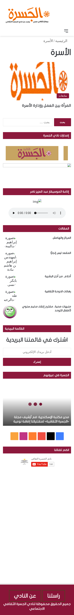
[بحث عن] (8, 31)
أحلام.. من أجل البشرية (58, 276)
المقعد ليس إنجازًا (61, 252)
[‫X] (51, 436)
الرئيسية (61, 41)
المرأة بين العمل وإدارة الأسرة (46, 105)
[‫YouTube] (42, 436)
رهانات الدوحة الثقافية (58, 291)
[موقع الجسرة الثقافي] (27, 13)
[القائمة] (66, 31)
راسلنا (53, 596)
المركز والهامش (62, 237)
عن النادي (25, 596)
